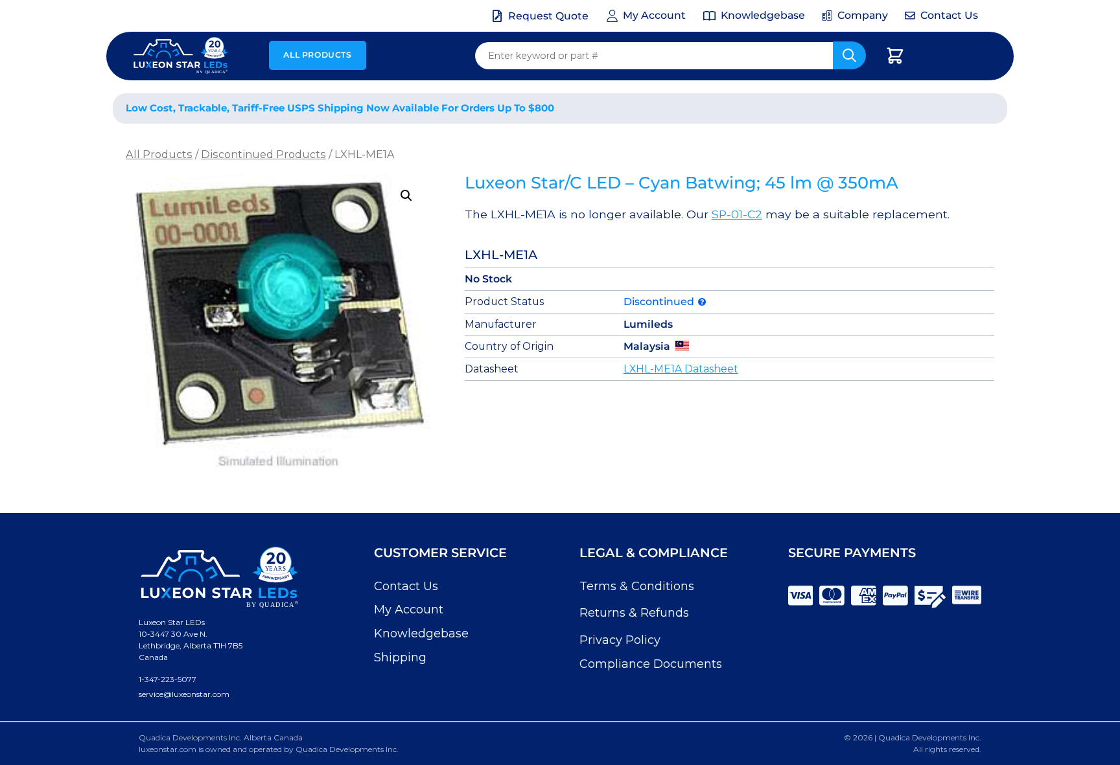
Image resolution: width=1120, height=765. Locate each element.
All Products (317, 55)
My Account (408, 609)
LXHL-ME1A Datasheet (681, 369)
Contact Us (406, 586)
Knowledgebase (421, 633)
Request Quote (548, 16)
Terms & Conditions (636, 586)
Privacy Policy (619, 640)
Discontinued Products (263, 154)
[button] (406, 195)
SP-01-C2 (737, 214)
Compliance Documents (650, 664)
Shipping (400, 657)
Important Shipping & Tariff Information (863, 108)
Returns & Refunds (634, 613)
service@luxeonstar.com (184, 694)
